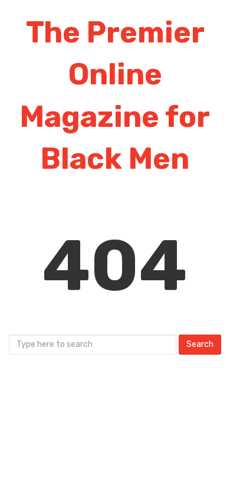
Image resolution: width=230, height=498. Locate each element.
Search (199, 344)
